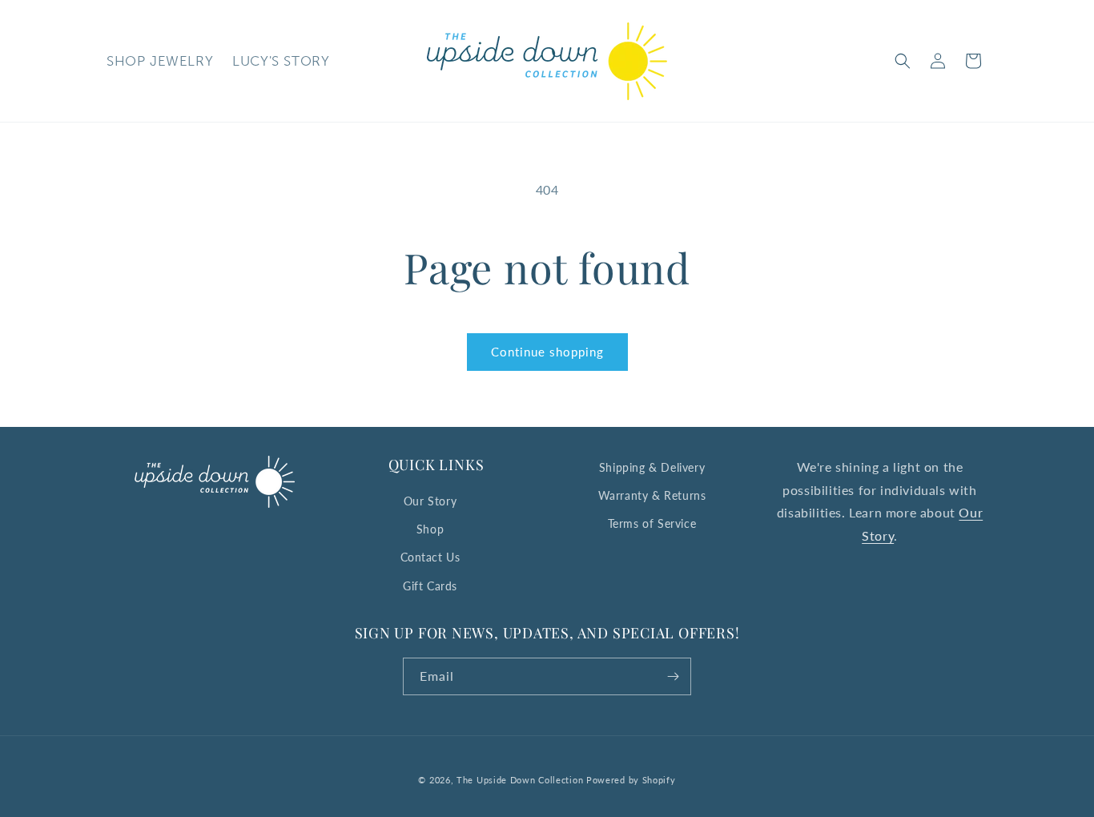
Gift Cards (430, 586)
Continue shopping (547, 351)
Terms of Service (652, 523)
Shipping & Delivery (652, 467)
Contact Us (430, 557)
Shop (430, 529)
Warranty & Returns (652, 495)
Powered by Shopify (631, 780)
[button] (902, 60)
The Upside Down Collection (520, 780)
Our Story (430, 501)
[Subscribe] (672, 676)
